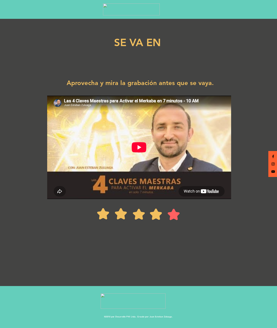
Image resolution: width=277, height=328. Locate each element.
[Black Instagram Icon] (273, 164)
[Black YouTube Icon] (273, 171)
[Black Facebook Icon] (273, 156)
